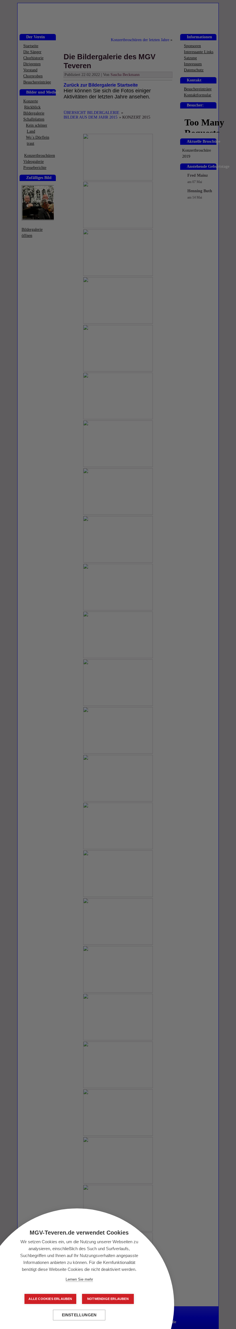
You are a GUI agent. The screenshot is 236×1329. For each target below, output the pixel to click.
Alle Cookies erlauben (50, 1299)
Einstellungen (79, 1315)
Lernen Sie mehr (79, 1279)
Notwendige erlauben (108, 1299)
